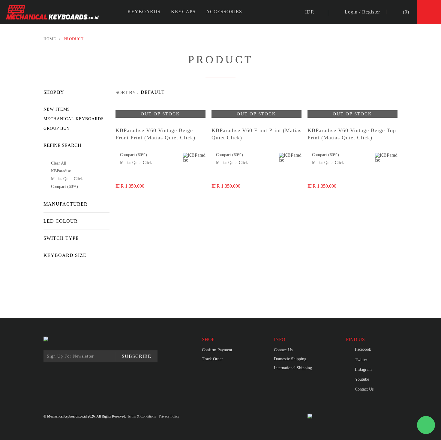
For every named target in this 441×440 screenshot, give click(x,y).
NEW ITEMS (57, 109)
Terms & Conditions (141, 416)
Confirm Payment (217, 350)
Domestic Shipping (290, 359)
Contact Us (283, 350)
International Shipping (293, 368)
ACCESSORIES (224, 11)
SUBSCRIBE (136, 356)
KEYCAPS (183, 11)
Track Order (212, 359)
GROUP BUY (57, 128)
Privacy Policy (169, 416)
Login (351, 12)
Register (371, 12)
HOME (50, 39)
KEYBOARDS (144, 11)
